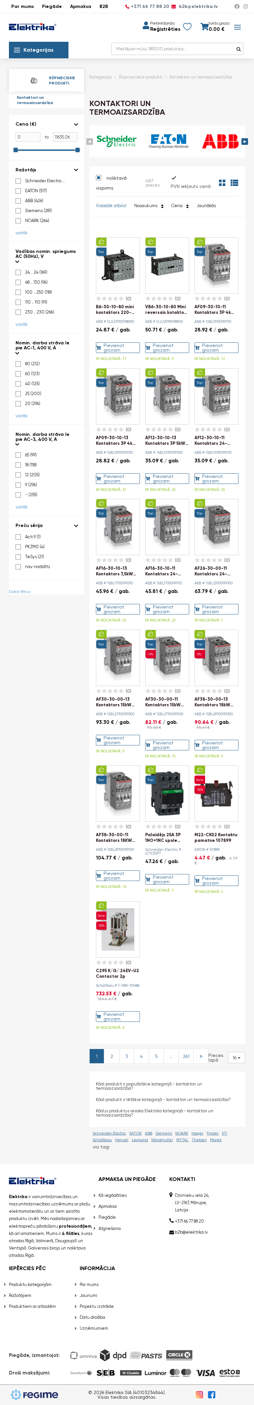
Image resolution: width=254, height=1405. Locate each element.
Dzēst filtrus (19, 591)
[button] (46, 124)
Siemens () (38, 210)
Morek (216, 1140)
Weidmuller (162, 1140)
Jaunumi (88, 1295)
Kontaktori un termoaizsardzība (35, 100)
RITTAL (182, 1140)
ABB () (34, 200)
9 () (31, 484)
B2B (104, 6)
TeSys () (34, 556)
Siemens (163, 1133)
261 (186, 1056)
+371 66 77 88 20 (150, 6)
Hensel (121, 1140)
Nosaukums (146, 205)
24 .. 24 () (36, 272)
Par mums (22, 6)
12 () (32, 474)
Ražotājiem (20, 1295)
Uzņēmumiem (94, 1328)
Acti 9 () (33, 536)
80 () (32, 363)
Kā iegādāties (113, 1195)
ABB (148, 1133)
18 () (31, 464)
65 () (31, 454)
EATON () (36, 190)
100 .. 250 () (38, 292)
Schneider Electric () (43, 181)
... (171, 1056)
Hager (197, 1133)
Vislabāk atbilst (111, 205)
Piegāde (52, 6)
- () (31, 494)
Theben (199, 1140)
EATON (135, 1133)
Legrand (140, 1140)
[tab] (46, 137)
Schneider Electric (109, 1133)
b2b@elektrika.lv (198, 6)
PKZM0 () (35, 546)
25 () (33, 393)
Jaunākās (206, 205)
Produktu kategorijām (30, 1284)
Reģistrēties (165, 29)
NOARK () (37, 220)
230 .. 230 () (39, 312)
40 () (32, 383)
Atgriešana (110, 1228)
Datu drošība (92, 1317)
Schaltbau (102, 1140)
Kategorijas (38, 50)
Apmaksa (80, 6)
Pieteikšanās (162, 23)
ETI (224, 1133)
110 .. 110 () (36, 302)
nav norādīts (37, 566)
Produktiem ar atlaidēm (32, 1306)
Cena (178, 205)
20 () (32, 403)
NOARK (181, 1133)
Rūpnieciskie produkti (140, 77)
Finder (213, 1133)
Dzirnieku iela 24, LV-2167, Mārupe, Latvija (192, 1202)
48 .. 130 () (36, 282)
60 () (32, 373)
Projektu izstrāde (97, 1306)
